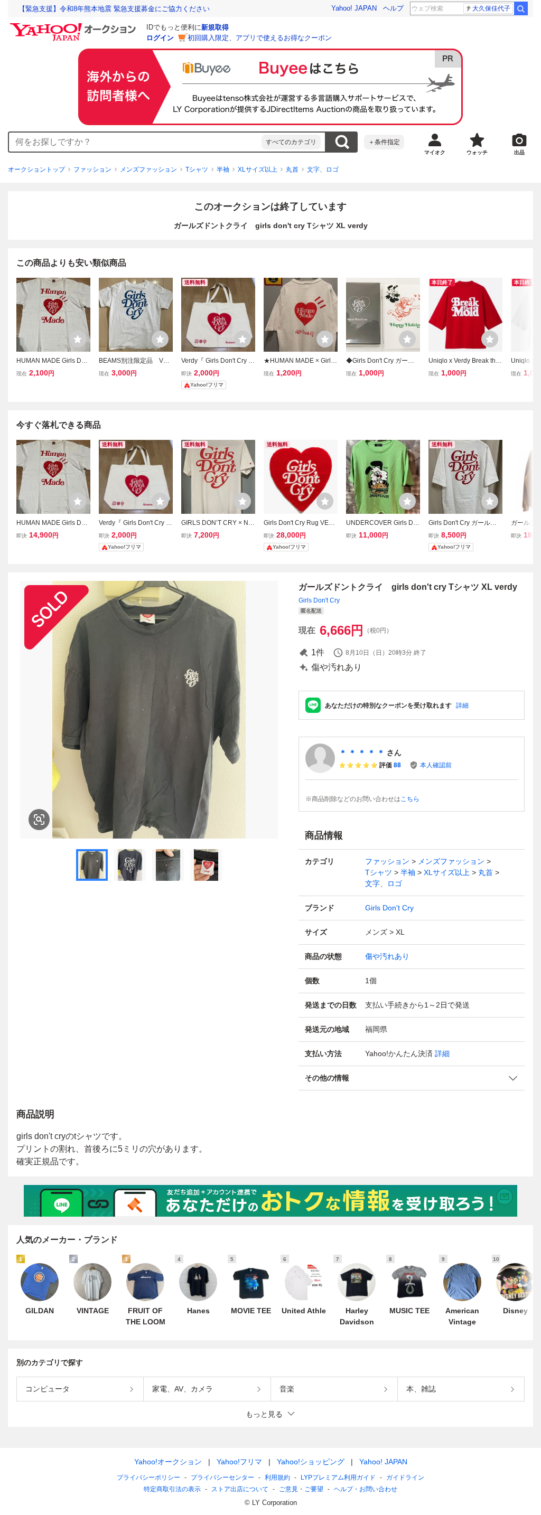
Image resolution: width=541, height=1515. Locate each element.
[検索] (521, 8)
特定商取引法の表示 (172, 1489)
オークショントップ (36, 169)
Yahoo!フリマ (239, 1461)
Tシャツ (196, 169)
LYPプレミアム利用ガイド (338, 1477)
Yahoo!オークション (168, 1461)
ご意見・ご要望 (301, 1489)
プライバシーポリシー (148, 1477)
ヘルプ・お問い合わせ (365, 1489)
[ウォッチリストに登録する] (77, 339)
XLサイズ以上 (257, 169)
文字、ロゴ (323, 169)
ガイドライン (405, 1477)
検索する (342, 142)
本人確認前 (436, 765)
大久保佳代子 (491, 8)
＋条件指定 (384, 142)
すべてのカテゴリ (291, 142)
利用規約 (277, 1477)
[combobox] (135, 142)
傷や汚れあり (387, 956)
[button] (412, 1078)
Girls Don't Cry (319, 600)
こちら (409, 799)
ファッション (92, 169)
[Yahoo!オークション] (74, 26)
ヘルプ (393, 8)
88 (397, 765)
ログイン (160, 38)
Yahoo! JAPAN (354, 8)
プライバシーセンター (222, 1477)
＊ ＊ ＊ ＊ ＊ (362, 752)
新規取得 (215, 27)
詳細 (462, 705)
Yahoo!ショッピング (310, 1461)
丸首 (292, 169)
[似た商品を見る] (39, 819)
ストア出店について (239, 1489)
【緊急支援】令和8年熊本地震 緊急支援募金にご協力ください (114, 9)
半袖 (223, 169)
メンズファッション (148, 169)
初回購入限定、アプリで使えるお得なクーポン (260, 38)
